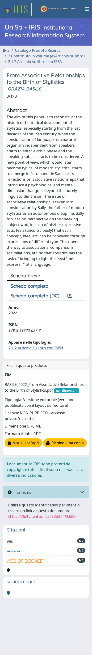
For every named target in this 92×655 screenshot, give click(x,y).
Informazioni (23, 492)
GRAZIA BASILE (24, 89)
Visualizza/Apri (25, 442)
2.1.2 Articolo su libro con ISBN (35, 61)
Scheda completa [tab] (29, 286)
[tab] (69, 296)
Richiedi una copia (67, 442)
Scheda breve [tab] (25, 275)
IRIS (6, 50)
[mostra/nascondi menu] (87, 9)
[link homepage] (17, 9)
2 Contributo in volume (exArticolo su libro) (46, 56)
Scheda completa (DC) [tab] (35, 296)
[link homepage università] (58, 9)
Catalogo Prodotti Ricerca (38, 50)
